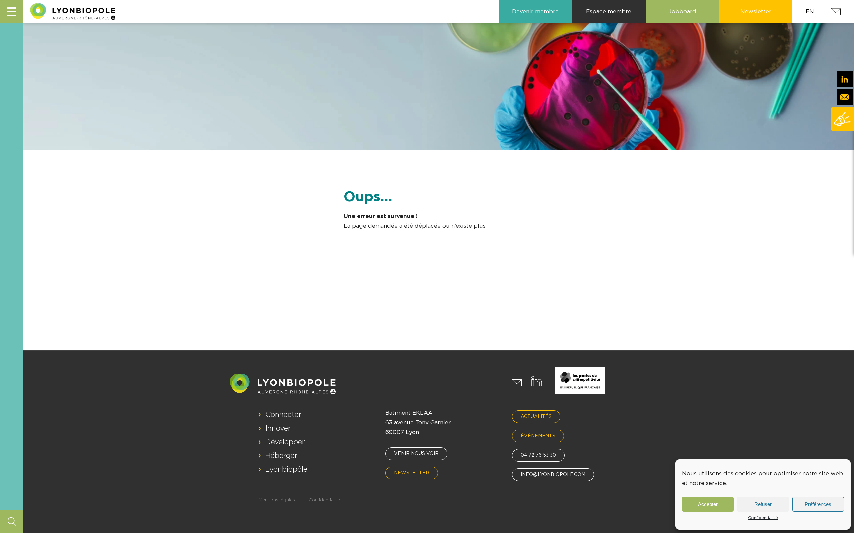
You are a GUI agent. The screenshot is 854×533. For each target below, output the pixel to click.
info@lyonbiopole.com (553, 474)
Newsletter (411, 473)
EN (810, 11)
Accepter (708, 504)
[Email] (844, 97)
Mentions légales (277, 500)
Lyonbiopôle (286, 469)
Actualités (536, 416)
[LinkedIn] (844, 79)
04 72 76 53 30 (538, 455)
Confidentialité (763, 518)
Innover (278, 428)
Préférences (818, 504)
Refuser (763, 504)
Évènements (538, 436)
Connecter (283, 414)
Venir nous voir (416, 453)
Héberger (281, 455)
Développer (285, 442)
